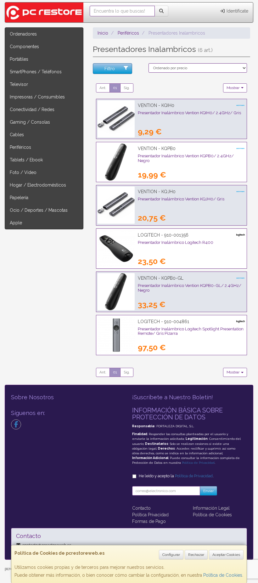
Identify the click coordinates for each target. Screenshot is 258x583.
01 (115, 88)
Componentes (24, 46)
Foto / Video (23, 172)
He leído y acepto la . (176, 476)
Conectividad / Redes (32, 109)
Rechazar (196, 554)
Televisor (19, 84)
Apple (16, 222)
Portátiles (19, 59)
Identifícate (236, 11)
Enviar (208, 491)
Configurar (171, 554)
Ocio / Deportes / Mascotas (39, 210)
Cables (17, 134)
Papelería (19, 197)
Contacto (141, 508)
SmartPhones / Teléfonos (36, 71)
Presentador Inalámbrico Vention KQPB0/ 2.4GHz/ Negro (186, 158)
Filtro (109, 68)
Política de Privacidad (198, 462)
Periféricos (20, 147)
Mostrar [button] (233, 88)
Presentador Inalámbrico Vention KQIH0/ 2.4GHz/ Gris (189, 112)
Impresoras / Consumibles (37, 96)
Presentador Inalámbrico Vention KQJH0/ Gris (181, 198)
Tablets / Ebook (26, 159)
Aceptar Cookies (226, 554)
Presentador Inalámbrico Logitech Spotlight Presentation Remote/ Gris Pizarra (191, 331)
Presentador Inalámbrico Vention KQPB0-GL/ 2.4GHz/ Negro (189, 288)
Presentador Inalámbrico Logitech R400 (175, 242)
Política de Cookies (222, 575)
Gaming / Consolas (30, 122)
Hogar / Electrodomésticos (38, 185)
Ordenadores (23, 33)
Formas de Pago (149, 521)
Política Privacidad (150, 514)
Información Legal (211, 508)
